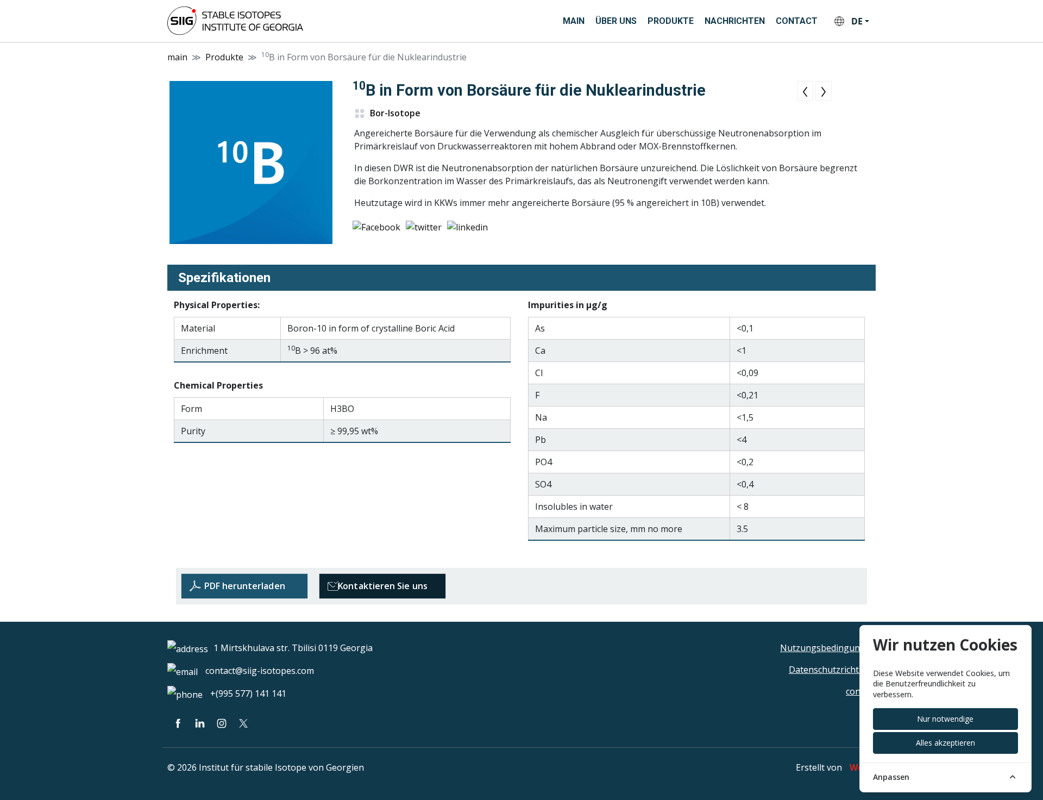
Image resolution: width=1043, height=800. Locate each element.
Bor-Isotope (394, 113)
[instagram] (222, 723)
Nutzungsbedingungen (828, 648)
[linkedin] (200, 723)
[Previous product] (805, 91)
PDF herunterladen (244, 586)
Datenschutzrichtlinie (832, 670)
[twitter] (243, 723)
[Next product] (823, 91)
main (574, 21)
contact (797, 21)
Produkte (671, 21)
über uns (616, 21)
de (857, 21)
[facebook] (178, 723)
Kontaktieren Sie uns (382, 586)
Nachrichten (735, 21)
